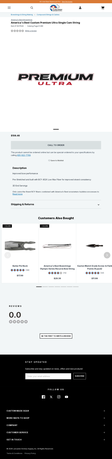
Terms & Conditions (14, 453)
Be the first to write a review (56, 336)
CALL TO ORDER (56, 145)
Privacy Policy (30, 453)
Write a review (31, 31)
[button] (0, 255)
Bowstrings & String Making (22, 15)
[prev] (7, 255)
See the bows (67, 2)
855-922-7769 (24, 155)
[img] (12, 31)
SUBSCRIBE (79, 376)
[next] (107, 255)
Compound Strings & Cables (48, 15)
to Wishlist (57, 160)
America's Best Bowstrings (21, 20)
